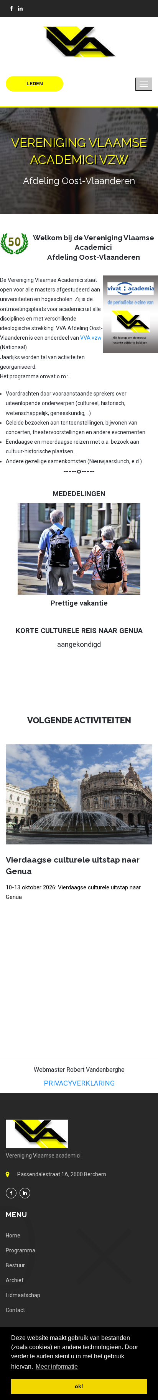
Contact (15, 1310)
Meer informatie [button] (57, 1366)
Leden (34, 83)
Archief (15, 1280)
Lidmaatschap (23, 1295)
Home (13, 1235)
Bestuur (15, 1265)
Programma (20, 1250)
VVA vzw (91, 338)
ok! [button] (79, 1386)
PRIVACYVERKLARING (79, 1083)
